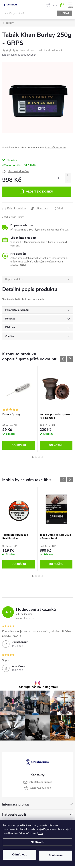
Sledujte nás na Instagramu (38, 687)
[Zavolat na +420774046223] (48, 5)
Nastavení (37, 842)
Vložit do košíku (39, 192)
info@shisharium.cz (40, 782)
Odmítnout (19, 855)
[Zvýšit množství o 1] (68, 175)
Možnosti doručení (18, 171)
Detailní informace (55, 147)
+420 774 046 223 (40, 788)
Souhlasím (56, 855)
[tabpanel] (19, 409)
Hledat (64, 13)
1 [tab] (32, 457)
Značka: (13, 217)
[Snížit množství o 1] (68, 180)
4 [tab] (42, 457)
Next (70, 359)
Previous (63, 359)
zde (40, 833)
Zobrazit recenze (25, 618)
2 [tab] (36, 457)
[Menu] (70, 5)
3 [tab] (39, 457)
